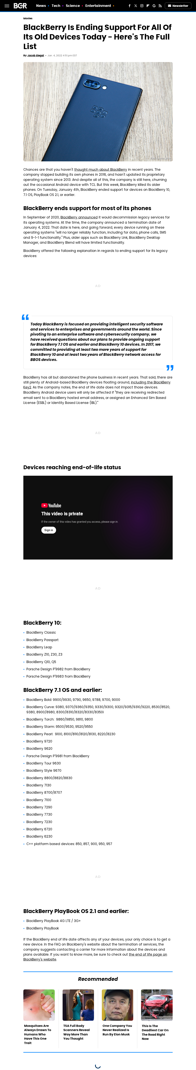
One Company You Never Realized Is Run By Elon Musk (117, 1030)
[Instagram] (141, 5)
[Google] (154, 5)
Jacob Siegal (35, 55)
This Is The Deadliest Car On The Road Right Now (155, 1032)
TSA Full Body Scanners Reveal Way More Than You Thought (76, 1032)
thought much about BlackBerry (100, 170)
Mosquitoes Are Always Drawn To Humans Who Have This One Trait (37, 1034)
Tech (56, 5)
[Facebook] (129, 5)
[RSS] (160, 5)
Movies (28, 18)
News (41, 5)
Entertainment (98, 5)
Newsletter (180, 6)
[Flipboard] (147, 5)
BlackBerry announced (79, 217)
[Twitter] (135, 5)
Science (73, 5)
